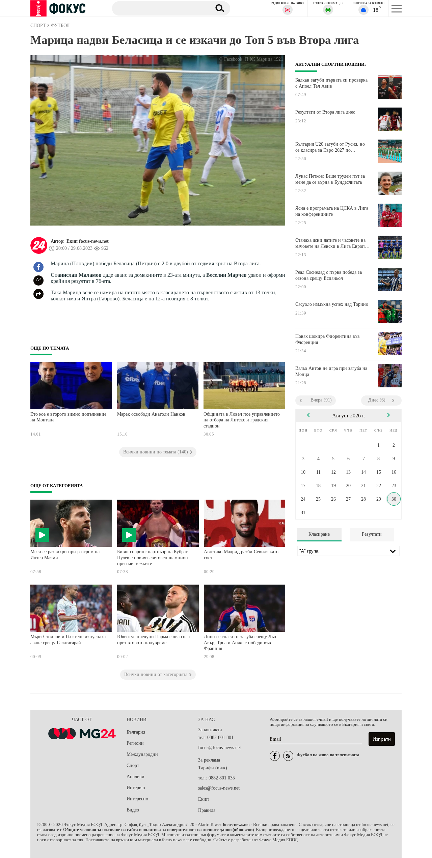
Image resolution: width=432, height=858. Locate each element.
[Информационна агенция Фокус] (275, 756)
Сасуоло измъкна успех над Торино (331, 304)
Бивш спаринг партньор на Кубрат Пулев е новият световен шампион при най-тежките (152, 557)
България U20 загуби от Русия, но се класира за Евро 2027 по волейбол (330, 147)
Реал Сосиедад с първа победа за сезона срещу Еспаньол (328, 275)
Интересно (137, 798)
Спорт (133, 765)
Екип (203, 799)
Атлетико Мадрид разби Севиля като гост (241, 554)
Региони (135, 743)
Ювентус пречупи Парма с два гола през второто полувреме (153, 639)
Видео (133, 809)
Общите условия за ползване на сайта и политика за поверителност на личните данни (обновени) (158, 829)
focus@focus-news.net (219, 747)
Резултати (372, 534)
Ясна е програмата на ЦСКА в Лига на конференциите (331, 211)
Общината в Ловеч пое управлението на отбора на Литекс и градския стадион (242, 420)
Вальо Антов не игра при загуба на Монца (331, 371)
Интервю (136, 787)
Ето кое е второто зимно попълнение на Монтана (68, 417)
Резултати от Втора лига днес (325, 112)
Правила (206, 810)
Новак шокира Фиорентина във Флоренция (327, 339)
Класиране (319, 534)
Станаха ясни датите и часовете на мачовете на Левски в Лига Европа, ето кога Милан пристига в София (331, 243)
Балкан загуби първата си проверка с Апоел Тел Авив (331, 83)
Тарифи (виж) (212, 767)
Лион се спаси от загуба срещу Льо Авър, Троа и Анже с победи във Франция (240, 642)
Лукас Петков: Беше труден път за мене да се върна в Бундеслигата (330, 179)
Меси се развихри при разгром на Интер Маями (65, 554)
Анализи (135, 776)
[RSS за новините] (288, 756)
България (136, 732)
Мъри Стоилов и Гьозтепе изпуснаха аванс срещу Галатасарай (68, 639)
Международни (142, 754)
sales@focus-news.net (219, 788)
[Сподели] (38, 294)
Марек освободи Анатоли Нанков (151, 414)
